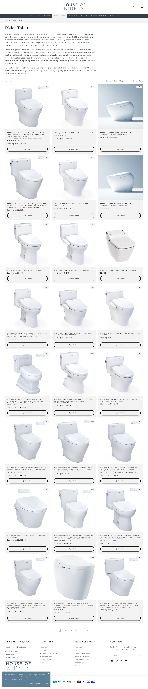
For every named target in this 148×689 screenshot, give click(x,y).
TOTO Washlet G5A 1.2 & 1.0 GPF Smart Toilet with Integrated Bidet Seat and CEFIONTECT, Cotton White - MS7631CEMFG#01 (73, 605)
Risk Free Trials (34, 16)
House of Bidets (76, 685)
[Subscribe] (140, 655)
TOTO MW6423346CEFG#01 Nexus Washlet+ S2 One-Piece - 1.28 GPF (120, 334)
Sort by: (109, 81)
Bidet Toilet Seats (76, 16)
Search (77, 666)
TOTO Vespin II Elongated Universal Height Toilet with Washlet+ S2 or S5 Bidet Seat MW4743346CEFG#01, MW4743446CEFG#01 (73, 401)
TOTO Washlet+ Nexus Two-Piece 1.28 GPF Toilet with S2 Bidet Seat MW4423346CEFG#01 (73, 334)
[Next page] (87, 630)
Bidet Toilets (59, 16)
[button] (133, 7)
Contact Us (44, 650)
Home (7, 20)
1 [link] (60, 630)
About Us (43, 647)
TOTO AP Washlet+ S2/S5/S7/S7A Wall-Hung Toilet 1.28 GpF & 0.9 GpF (26, 536)
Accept (45, 683)
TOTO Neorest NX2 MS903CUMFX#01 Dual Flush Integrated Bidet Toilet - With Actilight (117, 204)
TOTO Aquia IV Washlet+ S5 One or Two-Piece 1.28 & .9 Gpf (74, 133)
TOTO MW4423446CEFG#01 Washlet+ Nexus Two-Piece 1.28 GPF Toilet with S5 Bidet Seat (119, 400)
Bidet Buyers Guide (82, 653)
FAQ (76, 650)
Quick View (27, 149)
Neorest (9, 40)
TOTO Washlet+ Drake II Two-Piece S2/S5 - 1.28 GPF (71, 270)
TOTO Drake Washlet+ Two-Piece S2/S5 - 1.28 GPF (24, 270)
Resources (114, 16)
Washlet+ (84, 37)
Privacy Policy (45, 659)
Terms (42, 663)
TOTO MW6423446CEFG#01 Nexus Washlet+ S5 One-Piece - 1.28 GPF (72, 204)
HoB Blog (78, 647)
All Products (79, 663)
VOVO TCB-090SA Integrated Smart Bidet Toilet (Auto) (119, 270)
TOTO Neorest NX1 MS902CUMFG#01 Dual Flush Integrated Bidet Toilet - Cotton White (117, 133)
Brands (46, 16)
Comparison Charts (82, 659)
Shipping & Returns (47, 656)
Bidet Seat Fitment (82, 656)
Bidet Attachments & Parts (96, 16)
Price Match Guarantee (48, 653)
